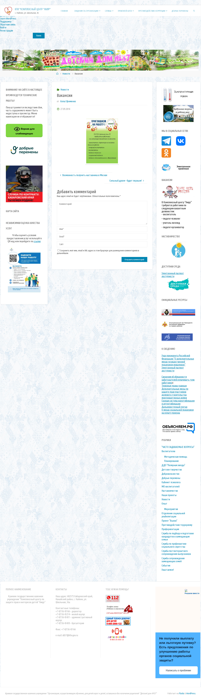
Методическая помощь (175, 456)
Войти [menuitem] (3, 27)
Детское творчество (172, 469)
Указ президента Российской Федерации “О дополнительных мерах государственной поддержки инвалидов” (178, 360)
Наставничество (170, 490)
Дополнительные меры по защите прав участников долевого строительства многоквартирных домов (175, 393)
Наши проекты (169, 495)
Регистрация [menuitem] (6, 30)
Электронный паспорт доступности (173, 275)
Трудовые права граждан (174, 385)
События (166, 565)
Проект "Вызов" (169, 520)
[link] (194, 10)
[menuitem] (100, 35)
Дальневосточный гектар (174, 406)
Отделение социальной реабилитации (173, 515)
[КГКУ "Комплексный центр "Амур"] (8, 10)
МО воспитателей (170, 486)
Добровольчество (170, 473)
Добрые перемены (171, 478)
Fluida (181, 693)
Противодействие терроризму (177, 524)
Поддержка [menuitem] (5, 21)
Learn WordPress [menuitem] (8, 18)
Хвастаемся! (168, 569)
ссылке (37, 241)
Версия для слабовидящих (25, 131)
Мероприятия (171, 509)
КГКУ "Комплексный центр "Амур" (33, 9)
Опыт (164, 503)
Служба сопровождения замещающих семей (173, 560)
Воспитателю (168, 451)
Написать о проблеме (178, 670)
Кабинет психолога (171, 482)
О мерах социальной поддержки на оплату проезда (178, 411)
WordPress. (191, 693)
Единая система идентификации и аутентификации (178, 402)
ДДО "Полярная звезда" (173, 465)
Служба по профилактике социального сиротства (174, 545)
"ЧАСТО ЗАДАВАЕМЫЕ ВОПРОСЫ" (178, 447)
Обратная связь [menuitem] (8, 24)
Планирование (171, 461)
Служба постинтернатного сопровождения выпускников (176, 552)
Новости (66, 73)
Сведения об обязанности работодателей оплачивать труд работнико (178, 379)
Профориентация (170, 529)
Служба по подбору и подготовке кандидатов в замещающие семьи (178, 536)
